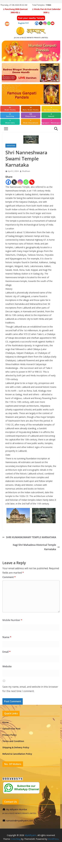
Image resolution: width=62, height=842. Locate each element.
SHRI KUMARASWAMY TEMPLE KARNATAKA (31, 537)
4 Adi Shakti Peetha (51, 109)
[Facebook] (8, 182)
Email (6, 651)
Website (7, 666)
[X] (14, 182)
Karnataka (11, 146)
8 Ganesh (51, 115)
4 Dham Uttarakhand (30, 122)
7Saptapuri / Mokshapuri (51, 122)
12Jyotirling (10, 115)
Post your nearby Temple (31, 18)
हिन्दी (27, 23)
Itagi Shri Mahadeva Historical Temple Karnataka (34, 547)
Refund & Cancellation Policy (17, 753)
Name (6, 637)
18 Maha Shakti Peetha (31, 109)
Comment (9, 577)
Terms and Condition (13, 741)
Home (5, 722)
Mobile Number (12, 620)
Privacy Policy (9, 734)
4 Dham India (10, 122)
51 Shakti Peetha (10, 109)
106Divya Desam (30, 115)
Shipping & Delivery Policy (15, 747)
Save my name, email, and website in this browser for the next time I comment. (30, 689)
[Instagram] (20, 182)
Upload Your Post (11, 728)
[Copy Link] (31, 182)
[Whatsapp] (26, 182)
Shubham (26, 171)
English (21, 23)
